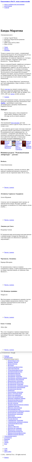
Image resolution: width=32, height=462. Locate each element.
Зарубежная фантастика (15, 371)
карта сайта (7, 451)
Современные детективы (15, 420)
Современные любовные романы (18, 422)
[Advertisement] (11, 18)
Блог (5, 444)
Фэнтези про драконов (15, 428)
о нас (5, 448)
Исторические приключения (16, 387)
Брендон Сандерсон (19, 148)
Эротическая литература (15, 431)
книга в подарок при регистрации (14, 4)
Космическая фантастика (15, 400)
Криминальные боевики (15, 401)
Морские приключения (15, 408)
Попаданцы (11, 415)
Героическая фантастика (15, 367)
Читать (6, 48)
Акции (6, 442)
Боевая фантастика (13, 360)
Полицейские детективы (15, 414)
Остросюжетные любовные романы (19, 411)
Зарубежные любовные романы (17, 378)
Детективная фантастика (15, 370)
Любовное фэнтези (13, 406)
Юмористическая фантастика (17, 433)
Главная (6, 356)
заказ (5, 450)
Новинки (7, 439)
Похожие (7, 50)
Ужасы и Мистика (13, 426)
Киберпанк (11, 390)
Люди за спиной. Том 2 (7, 143)
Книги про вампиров (14, 395)
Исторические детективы (15, 384)
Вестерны (11, 365)
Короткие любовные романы (16, 398)
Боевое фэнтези (12, 364)
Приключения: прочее (14, 417)
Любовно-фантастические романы (18, 404)
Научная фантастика (14, 409)
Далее (6, 47)
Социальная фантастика (15, 423)
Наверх (6, 457)
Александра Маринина (8, 147)
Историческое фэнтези (15, 389)
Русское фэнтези (13, 419)
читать (12, 94)
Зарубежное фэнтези (14, 373)
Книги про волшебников (15, 397)
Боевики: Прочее (13, 362)
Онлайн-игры (8, 357)
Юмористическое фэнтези (16, 434)
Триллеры (11, 425)
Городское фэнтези (13, 368)
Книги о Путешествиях (15, 393)
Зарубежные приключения (16, 379)
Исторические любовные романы (18, 386)
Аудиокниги (8, 437)
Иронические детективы (15, 381)
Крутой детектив (13, 403)
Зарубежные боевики (14, 375)
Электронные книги (10, 436)
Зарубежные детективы (15, 376)
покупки (7, 89)
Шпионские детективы (15, 430)
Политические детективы (15, 412)
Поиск (6, 440)
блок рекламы (15, 123)
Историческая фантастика (16, 382)
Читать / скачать (9, 187)
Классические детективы (15, 392)
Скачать (6, 97)
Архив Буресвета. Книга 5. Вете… (19, 144)
